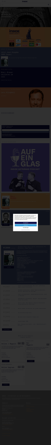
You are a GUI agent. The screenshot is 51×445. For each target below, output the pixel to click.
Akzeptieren (25, 222)
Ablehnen (26, 225)
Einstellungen (26, 227)
